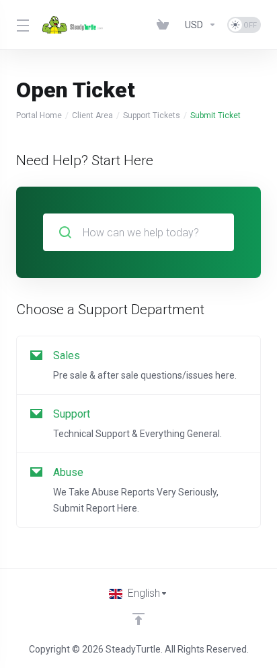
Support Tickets (151, 115)
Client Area (92, 115)
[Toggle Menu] (21, 24)
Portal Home (39, 115)
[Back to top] (138, 619)
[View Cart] (165, 25)
